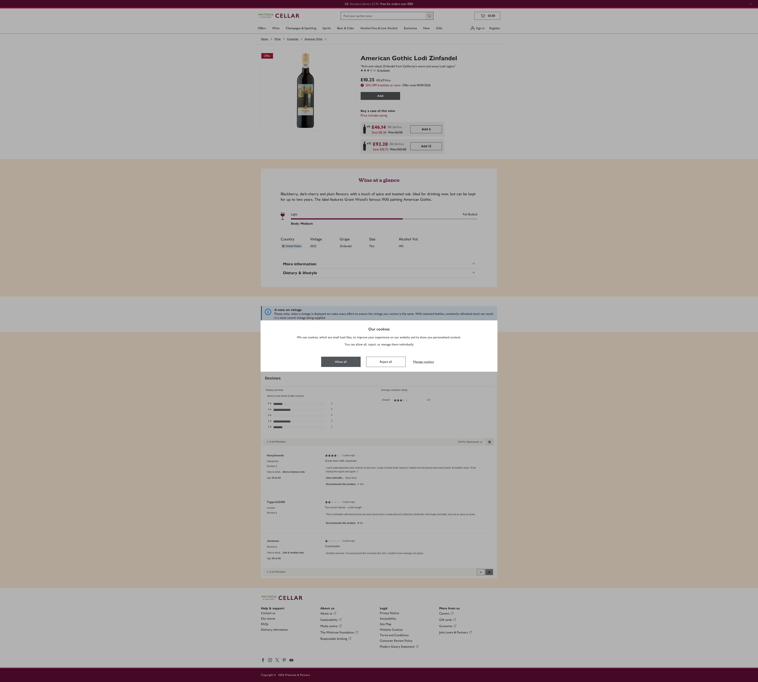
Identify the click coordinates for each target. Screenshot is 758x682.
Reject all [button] (386, 362)
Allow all (341, 362)
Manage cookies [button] (423, 362)
